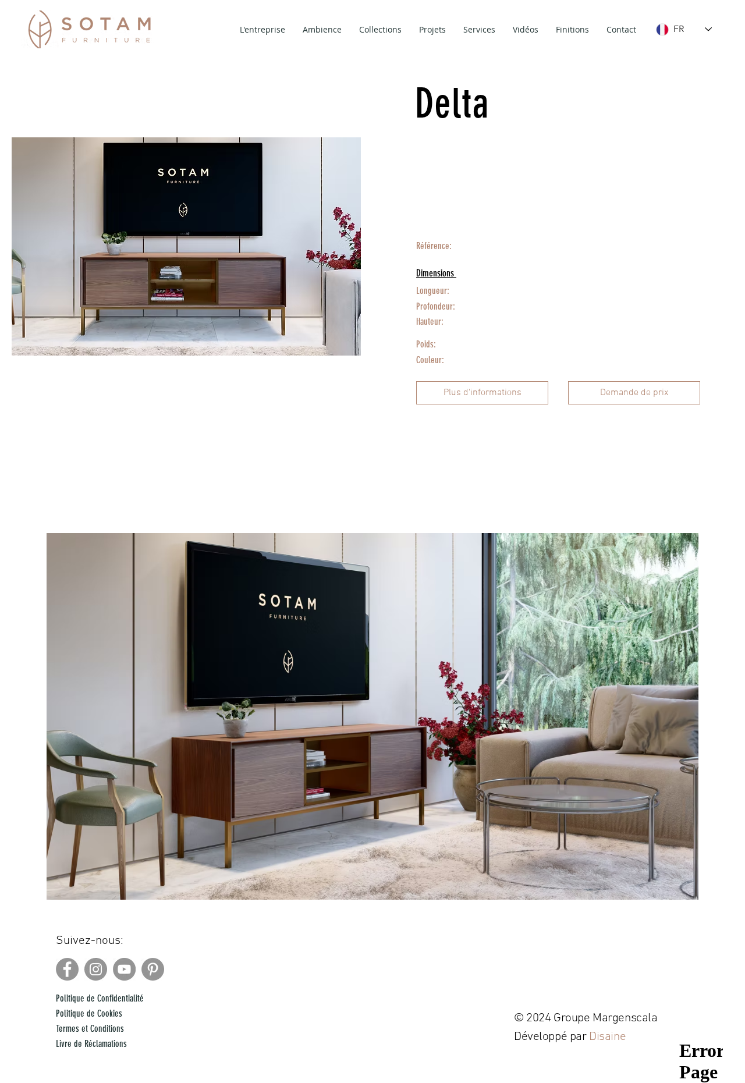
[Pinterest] (152, 969)
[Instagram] (95, 969)
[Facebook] (67, 969)
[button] (482, 392)
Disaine (609, 1036)
